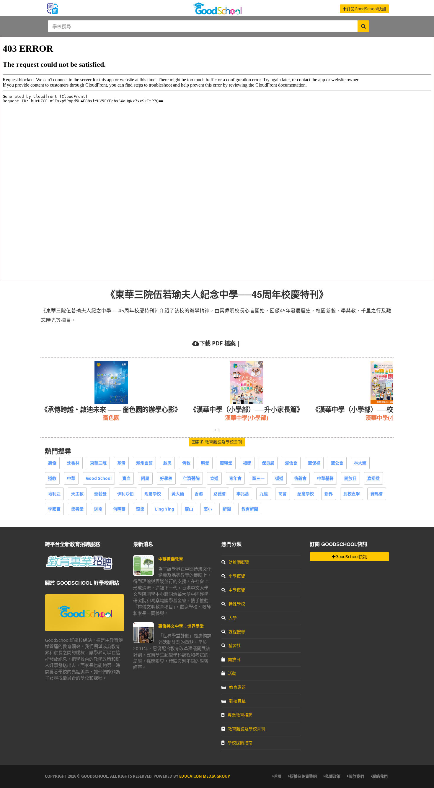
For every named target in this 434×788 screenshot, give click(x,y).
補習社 (235, 645)
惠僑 (52, 463)
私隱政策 (332, 776)
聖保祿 (314, 463)
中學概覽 (237, 590)
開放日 (350, 478)
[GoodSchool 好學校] (217, 12)
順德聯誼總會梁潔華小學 (363, 418)
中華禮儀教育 (170, 559)
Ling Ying (164, 509)
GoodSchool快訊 (351, 556)
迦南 (98, 509)
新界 (328, 493)
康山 (189, 509)
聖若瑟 (100, 493)
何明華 (119, 509)
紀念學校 (305, 493)
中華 (71, 478)
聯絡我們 (380, 776)
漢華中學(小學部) (98, 418)
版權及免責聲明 (303, 776)
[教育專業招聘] (79, 568)
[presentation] (215, 430)
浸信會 (291, 463)
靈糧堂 (226, 463)
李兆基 (242, 493)
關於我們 (356, 776)
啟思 (167, 463)
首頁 (278, 776)
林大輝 (360, 463)
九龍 (264, 493)
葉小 (208, 509)
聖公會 (337, 463)
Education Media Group (204, 776)
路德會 (219, 493)
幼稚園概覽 (239, 562)
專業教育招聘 (240, 715)
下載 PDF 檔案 (217, 343)
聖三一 (258, 478)
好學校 (166, 478)
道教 (52, 478)
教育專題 (237, 687)
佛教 (186, 463)
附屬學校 (152, 493)
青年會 (235, 478)
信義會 (300, 478)
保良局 (268, 463)
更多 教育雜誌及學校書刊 (218, 442)
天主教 (77, 493)
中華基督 (325, 478)
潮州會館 (144, 463)
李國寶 (54, 509)
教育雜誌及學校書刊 (246, 729)
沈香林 (73, 463)
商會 (282, 493)
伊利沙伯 (125, 493)
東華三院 (98, 463)
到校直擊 (351, 493)
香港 (199, 493)
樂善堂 (77, 509)
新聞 (227, 509)
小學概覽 (237, 576)
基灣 (121, 463)
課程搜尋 (237, 631)
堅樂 (140, 509)
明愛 (205, 463)
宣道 (214, 478)
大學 (233, 617)
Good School (99, 478)
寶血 (126, 478)
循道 (279, 478)
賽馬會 (377, 493)
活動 (232, 673)
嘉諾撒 (373, 478)
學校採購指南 (240, 742)
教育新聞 (250, 509)
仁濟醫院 (191, 478)
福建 (247, 463)
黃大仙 (178, 493)
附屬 (145, 478)
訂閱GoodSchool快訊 (366, 9)
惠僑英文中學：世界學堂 (181, 626)
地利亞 (54, 493)
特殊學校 (237, 604)
